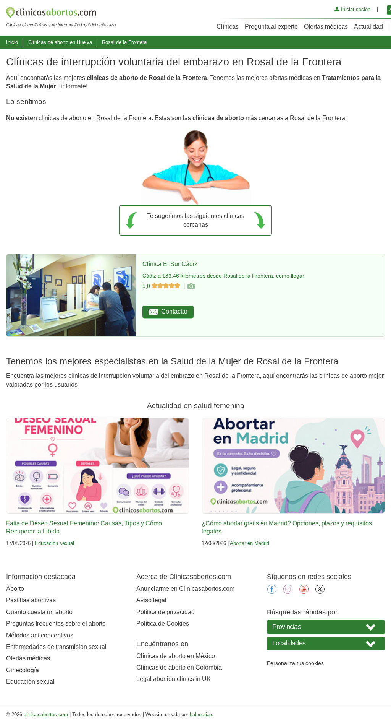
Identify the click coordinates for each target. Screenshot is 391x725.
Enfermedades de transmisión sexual (56, 647)
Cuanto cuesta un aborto (39, 612)
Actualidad (368, 26)
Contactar (174, 311)
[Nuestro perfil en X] (320, 591)
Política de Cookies (162, 623)
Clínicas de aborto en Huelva (60, 42)
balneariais (201, 714)
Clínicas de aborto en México (175, 656)
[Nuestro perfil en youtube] (304, 591)
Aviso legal (151, 600)
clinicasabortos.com (46, 714)
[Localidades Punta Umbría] (326, 643)
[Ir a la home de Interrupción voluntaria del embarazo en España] (61, 14)
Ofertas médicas (326, 26)
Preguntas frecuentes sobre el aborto (56, 623)
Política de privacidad (165, 612)
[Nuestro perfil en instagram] (288, 591)
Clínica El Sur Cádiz (169, 264)
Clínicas (228, 26)
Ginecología (22, 670)
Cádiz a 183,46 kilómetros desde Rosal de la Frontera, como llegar (223, 276)
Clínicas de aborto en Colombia (179, 667)
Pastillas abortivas (31, 600)
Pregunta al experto (271, 26)
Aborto (15, 588)
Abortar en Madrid (249, 543)
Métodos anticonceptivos (39, 635)
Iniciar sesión (354, 9)
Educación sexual (54, 543)
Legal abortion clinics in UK (173, 679)
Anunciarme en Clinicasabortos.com (185, 588)
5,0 (147, 286)
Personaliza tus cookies (295, 663)
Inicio (12, 42)
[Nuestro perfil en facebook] (272, 591)
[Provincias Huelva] (326, 626)
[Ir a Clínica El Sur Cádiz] (191, 286)
